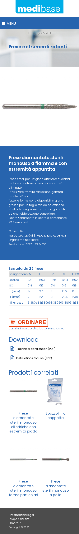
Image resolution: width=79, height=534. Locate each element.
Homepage (33, 33)
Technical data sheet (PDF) (35, 349)
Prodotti (47, 33)
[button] (11, 23)
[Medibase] (39, 8)
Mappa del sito (20, 519)
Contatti (15, 523)
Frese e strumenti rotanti (38, 47)
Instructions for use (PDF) (34, 358)
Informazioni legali (22, 515)
